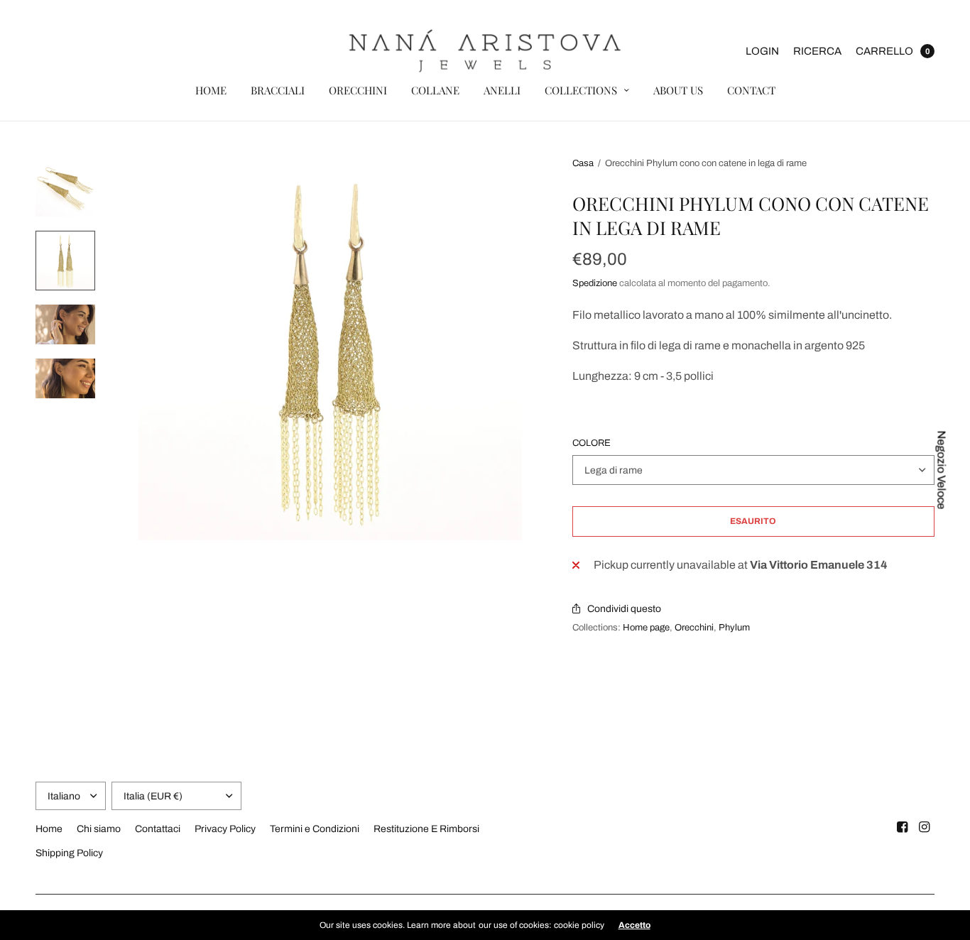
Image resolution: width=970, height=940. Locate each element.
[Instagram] (924, 827)
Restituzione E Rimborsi (426, 829)
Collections (581, 90)
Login (762, 51)
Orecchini (358, 90)
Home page (646, 628)
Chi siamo (99, 829)
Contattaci (157, 829)
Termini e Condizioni (314, 829)
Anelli (502, 90)
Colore (591, 443)
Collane (435, 90)
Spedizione (594, 283)
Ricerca (817, 51)
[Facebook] (902, 827)
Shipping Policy (69, 853)
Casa (583, 163)
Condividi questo (624, 608)
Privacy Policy (225, 829)
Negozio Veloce (942, 470)
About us (678, 90)
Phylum (734, 628)
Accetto (634, 925)
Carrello (884, 51)
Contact (751, 90)
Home (211, 90)
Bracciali (278, 90)
